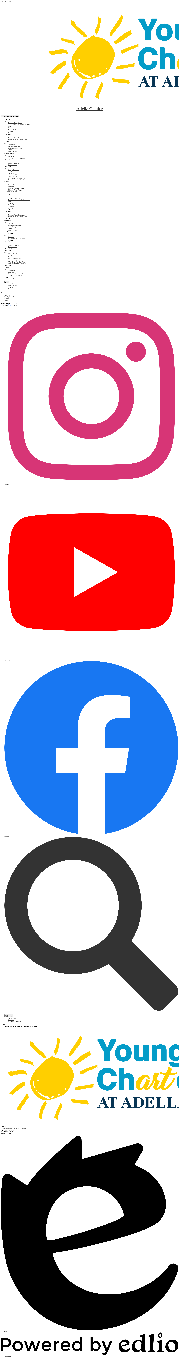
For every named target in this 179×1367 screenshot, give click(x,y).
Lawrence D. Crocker (14, 1021)
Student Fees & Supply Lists (16, 158)
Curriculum (11, 144)
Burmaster (11, 1020)
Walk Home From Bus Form (16, 178)
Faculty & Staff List (14, 151)
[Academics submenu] (5, 143)
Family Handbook (13, 170)
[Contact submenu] (5, 269)
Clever (10, 150)
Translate (14, 305)
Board (10, 126)
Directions (11, 186)
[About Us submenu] (5, 121)
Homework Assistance (14, 146)
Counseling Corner (13, 163)
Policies (10, 133)
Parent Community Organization (17, 180)
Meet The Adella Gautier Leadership (19, 124)
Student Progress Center (15, 148)
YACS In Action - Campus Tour (17, 139)
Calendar (11, 131)
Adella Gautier (12, 1018)
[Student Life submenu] (5, 168)
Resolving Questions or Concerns (18, 188)
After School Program (14, 175)
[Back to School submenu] (5, 155)
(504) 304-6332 (9, 1130)
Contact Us (11, 185)
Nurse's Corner (12, 165)
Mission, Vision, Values (15, 123)
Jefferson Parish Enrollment (16, 138)
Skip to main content (7, 1)
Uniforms (11, 156)
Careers (10, 128)
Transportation (12, 176)
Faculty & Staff (12, 285)
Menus (10, 171)
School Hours (12, 129)
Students (10, 284)
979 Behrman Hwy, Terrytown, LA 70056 (13, 1128)
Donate (10, 289)
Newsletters (11, 173)
